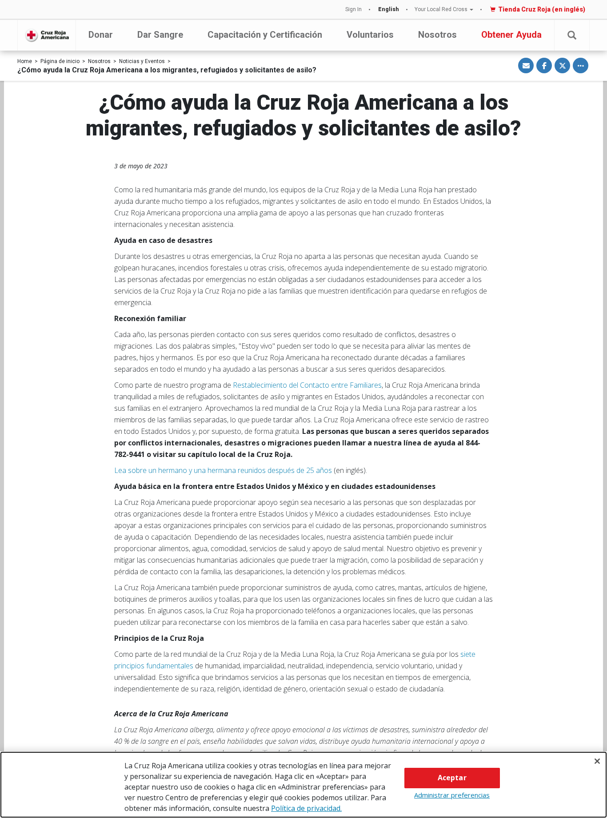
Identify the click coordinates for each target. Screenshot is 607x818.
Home (24, 61)
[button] (572, 35)
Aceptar (452, 777)
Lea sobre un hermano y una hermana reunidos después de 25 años (223, 470)
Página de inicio (60, 61)
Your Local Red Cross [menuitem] (441, 9)
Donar (100, 34)
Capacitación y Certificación (265, 34)
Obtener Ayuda (511, 34)
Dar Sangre (160, 34)
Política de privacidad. (306, 808)
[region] (303, 784)
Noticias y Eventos (142, 61)
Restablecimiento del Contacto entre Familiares (307, 385)
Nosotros (437, 34)
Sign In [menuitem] (353, 9)
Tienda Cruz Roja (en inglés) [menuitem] (541, 9)
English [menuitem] (388, 9)
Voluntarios (370, 34)
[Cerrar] (597, 761)
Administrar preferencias (452, 794)
